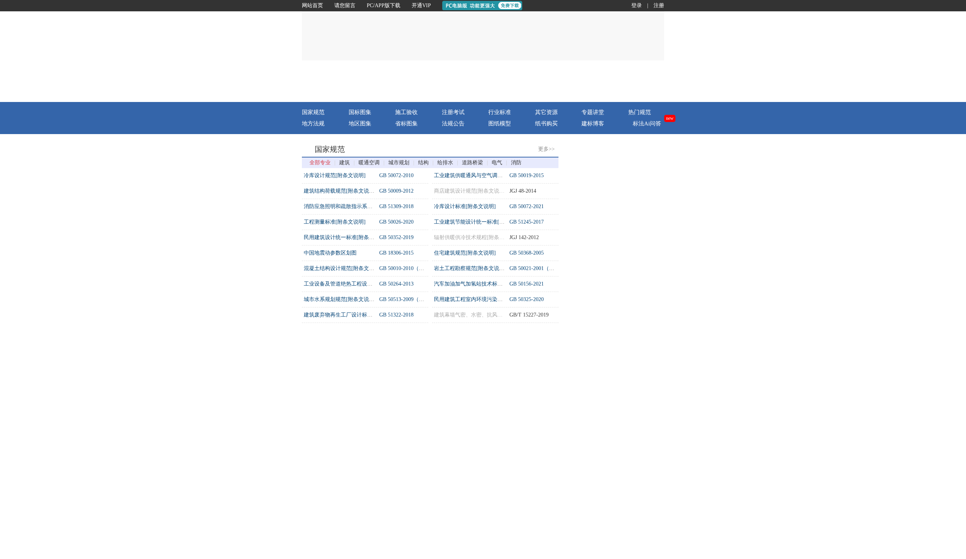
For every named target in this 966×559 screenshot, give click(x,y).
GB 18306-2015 (396, 253)
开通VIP (421, 5)
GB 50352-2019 (396, 237)
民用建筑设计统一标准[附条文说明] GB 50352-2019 (632, 227)
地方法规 (313, 123)
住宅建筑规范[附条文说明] (465, 253)
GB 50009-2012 (396, 191)
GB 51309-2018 (396, 206)
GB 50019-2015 (526, 175)
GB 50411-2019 (396, 437)
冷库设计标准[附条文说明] (465, 206)
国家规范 (313, 112)
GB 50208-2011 (396, 422)
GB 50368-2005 (526, 253)
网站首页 (312, 5)
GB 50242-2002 (396, 391)
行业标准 (499, 112)
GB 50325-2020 (526, 299)
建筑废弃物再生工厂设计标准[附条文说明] (353, 315)
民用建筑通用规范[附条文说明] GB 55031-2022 (627, 289)
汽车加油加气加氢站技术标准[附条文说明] (483, 284)
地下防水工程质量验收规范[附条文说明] (350, 422)
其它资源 (546, 112)
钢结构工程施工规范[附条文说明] (473, 391)
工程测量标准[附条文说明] (335, 222)
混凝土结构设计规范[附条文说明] (342, 268)
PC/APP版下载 (383, 5)
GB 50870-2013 (526, 499)
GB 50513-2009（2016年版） (412, 299)
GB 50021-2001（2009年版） (542, 268)
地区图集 (360, 123)
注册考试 (453, 112)
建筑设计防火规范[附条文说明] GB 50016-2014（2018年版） (643, 196)
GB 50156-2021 (526, 284)
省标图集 (406, 123)
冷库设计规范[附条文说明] (335, 175)
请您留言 (344, 5)
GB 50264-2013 (396, 284)
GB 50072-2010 (396, 175)
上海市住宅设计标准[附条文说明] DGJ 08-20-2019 (630, 304)
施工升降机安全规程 (457, 437)
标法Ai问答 (647, 123)
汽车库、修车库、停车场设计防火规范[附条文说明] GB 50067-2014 (651, 242)
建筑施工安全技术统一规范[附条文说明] (481, 499)
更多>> (546, 149)
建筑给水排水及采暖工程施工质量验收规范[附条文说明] (369, 391)
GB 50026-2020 (396, 222)
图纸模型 (499, 123)
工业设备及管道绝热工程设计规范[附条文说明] (358, 284)
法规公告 (453, 123)
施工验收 (406, 112)
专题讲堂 (592, 112)
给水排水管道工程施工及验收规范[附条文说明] (358, 360)
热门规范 (639, 112)
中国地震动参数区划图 (330, 253)
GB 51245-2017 (526, 222)
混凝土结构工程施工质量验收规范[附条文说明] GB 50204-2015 (645, 411)
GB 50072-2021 (526, 206)
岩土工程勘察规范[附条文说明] (470, 268)
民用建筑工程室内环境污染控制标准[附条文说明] (491, 299)
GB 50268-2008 (396, 360)
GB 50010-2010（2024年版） (412, 268)
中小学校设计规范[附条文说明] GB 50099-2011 (627, 458)
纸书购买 (546, 123)
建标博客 (592, 123)
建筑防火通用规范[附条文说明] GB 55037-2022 (627, 211)
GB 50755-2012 (526, 391)
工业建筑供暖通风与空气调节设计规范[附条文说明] (494, 175)
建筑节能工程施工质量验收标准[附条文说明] (356, 437)
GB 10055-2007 (526, 437)
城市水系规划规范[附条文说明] (340, 299)
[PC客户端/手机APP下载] (619, 81)
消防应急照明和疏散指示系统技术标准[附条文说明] (364, 206)
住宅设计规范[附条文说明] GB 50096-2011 (622, 258)
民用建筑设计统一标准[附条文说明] (345, 237)
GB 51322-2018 (396, 315)
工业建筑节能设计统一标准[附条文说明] (481, 222)
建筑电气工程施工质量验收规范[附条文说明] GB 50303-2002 (643, 180)
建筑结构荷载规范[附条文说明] (340, 191)
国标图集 (360, 112)
